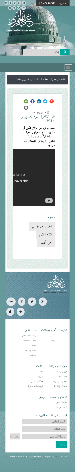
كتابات (39, 366)
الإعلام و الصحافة (58, 397)
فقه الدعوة (63, 377)
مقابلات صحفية (61, 403)
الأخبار (53, 336)
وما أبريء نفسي (37, 381)
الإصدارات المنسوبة (35, 386)
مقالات (34, 346)
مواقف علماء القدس (29, 336)
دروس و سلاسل (60, 372)
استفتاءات (33, 355)
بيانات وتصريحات (30, 350)
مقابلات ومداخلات (29, 341)
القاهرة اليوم (45, 234)
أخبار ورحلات (48, 330)
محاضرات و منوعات (59, 381)
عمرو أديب (46, 243)
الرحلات (53, 341)
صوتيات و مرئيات (57, 366)
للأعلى (16, 457)
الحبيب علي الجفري (42, 226)
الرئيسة (64, 330)
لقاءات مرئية (62, 407)
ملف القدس (31, 330)
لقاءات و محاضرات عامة (55, 79)
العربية (61, 3)
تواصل (42, 397)
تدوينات (40, 377)
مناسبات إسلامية (60, 386)
